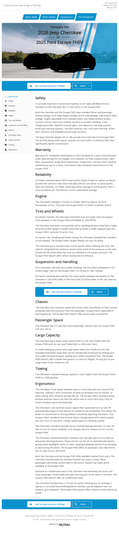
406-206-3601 (112, 7)
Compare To (66, 17)
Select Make (31, 17)
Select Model (49, 17)
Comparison (12, 97)
